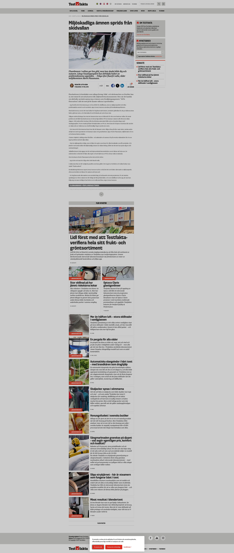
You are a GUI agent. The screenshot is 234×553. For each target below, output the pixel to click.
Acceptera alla (98, 547)
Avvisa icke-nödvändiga (113, 547)
